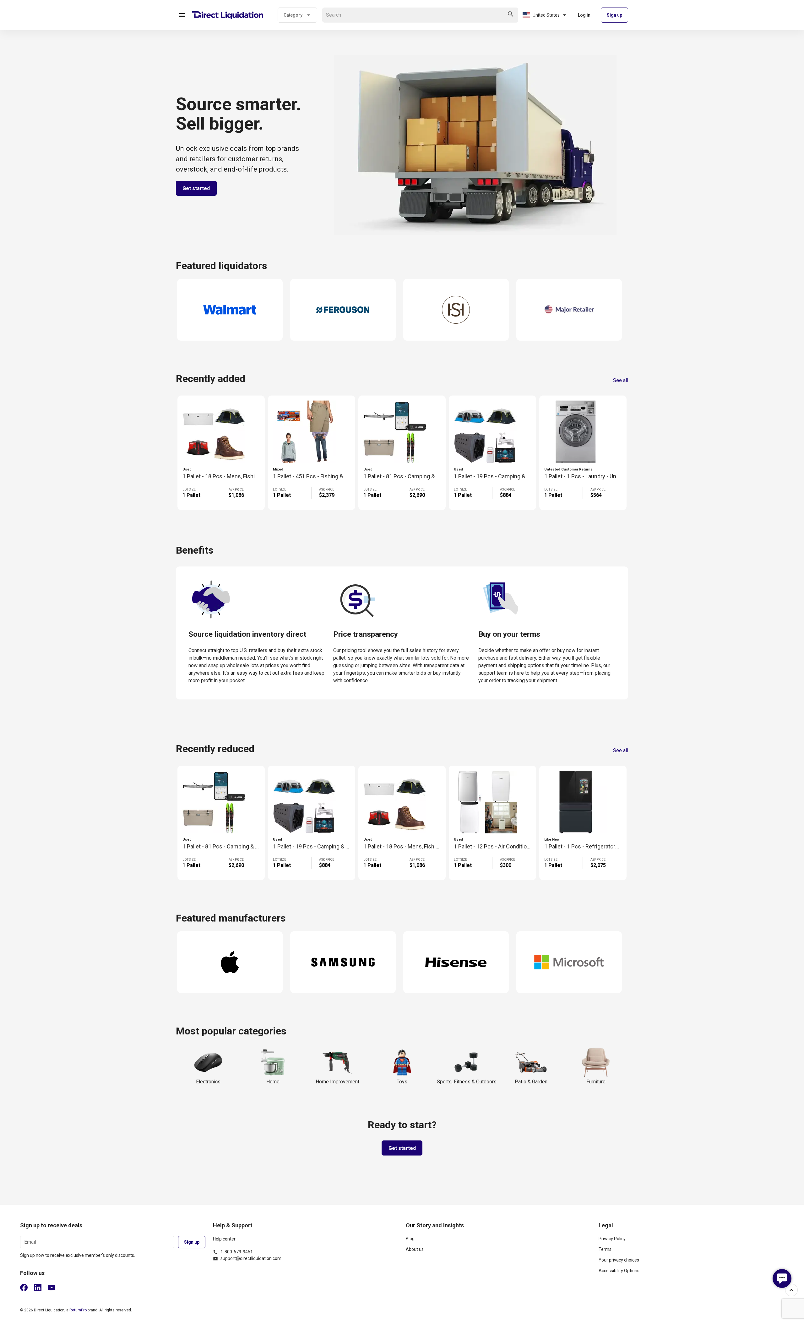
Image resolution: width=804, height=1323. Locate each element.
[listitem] (498, 1241)
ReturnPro (78, 1310)
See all (620, 380)
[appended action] (510, 14)
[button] (182, 15)
